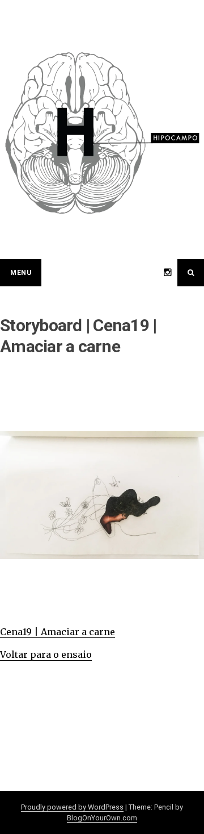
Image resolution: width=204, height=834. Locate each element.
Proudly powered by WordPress (72, 807)
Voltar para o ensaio (46, 654)
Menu (20, 273)
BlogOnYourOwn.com (102, 818)
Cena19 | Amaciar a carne (57, 631)
